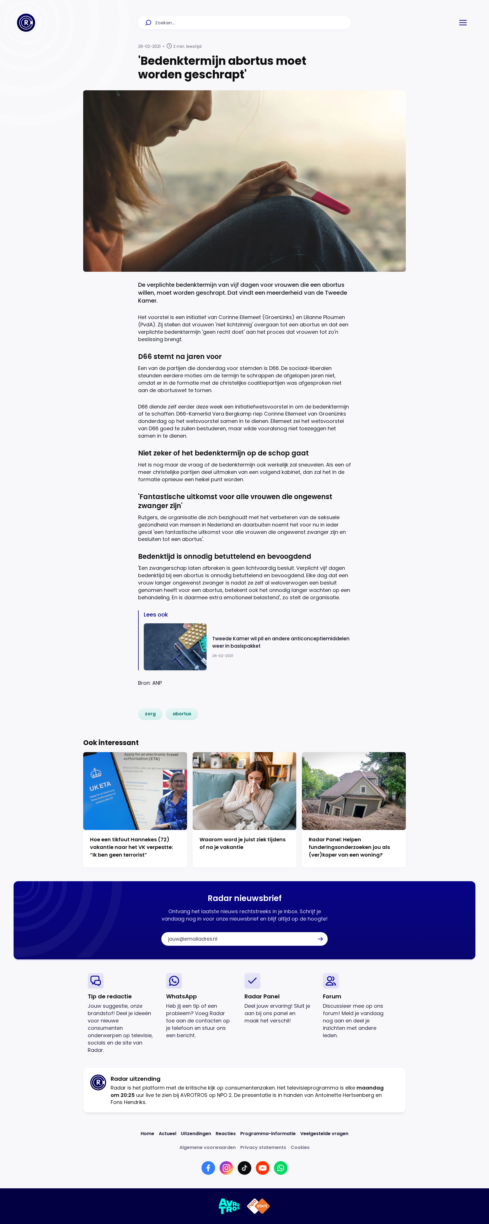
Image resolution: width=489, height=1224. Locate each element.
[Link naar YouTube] (262, 1168)
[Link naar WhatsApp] (281, 1168)
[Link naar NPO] (258, 1206)
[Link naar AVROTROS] (229, 1206)
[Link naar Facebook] (208, 1168)
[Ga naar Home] (26, 23)
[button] (463, 23)
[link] (150, 714)
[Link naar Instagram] (226, 1168)
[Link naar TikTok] (244, 1168)
